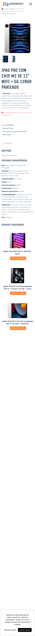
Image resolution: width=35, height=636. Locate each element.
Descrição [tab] (8, 143)
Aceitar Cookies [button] (25, 630)
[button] (30, 25)
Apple (8, 131)
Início (6, 9)
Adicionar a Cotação (18, 258)
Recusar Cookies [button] (10, 630)
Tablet (12, 9)
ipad (12, 131)
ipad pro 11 (23, 131)
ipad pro (17, 131)
